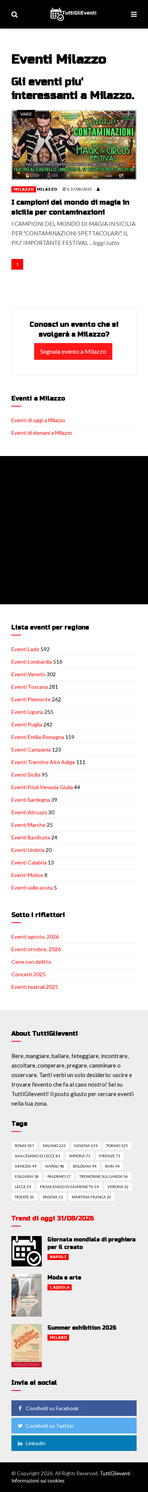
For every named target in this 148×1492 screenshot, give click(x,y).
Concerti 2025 (28, 974)
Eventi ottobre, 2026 (36, 949)
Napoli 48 (54, 1166)
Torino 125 (117, 1145)
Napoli (58, 1257)
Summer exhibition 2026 (82, 1328)
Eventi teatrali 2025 (34, 987)
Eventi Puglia (26, 724)
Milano (58, 1337)
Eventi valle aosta (32, 887)
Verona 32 (118, 1186)
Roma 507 (24, 1145)
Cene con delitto (31, 961)
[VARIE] (74, 144)
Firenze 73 (109, 1156)
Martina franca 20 (91, 1197)
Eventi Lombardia (31, 661)
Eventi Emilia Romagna (37, 737)
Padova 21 (53, 1197)
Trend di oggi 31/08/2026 (52, 1218)
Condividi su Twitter (50, 1425)
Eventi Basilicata (30, 837)
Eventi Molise (27, 875)
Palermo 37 (59, 1176)
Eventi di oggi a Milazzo (38, 420)
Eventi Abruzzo (29, 812)
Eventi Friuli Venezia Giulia (42, 787)
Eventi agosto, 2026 (35, 936)
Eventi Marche (28, 824)
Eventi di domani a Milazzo (41, 432)
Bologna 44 (84, 1166)
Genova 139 (86, 1145)
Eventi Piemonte (31, 699)
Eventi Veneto (28, 674)
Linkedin (36, 1443)
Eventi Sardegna (30, 799)
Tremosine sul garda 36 (103, 1176)
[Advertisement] (74, 530)
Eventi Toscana (29, 686)
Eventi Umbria (27, 850)
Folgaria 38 (27, 1176)
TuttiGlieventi (115, 1473)
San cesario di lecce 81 (37, 1156)
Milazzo (24, 189)
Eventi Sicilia (26, 774)
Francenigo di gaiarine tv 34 (69, 1186)
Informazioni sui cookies (38, 1481)
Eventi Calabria (29, 862)
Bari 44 (112, 1166)
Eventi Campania (31, 749)
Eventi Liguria (27, 712)
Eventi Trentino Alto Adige (43, 762)
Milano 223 (54, 1145)
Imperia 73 (79, 1156)
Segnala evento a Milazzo (73, 351)
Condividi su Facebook (52, 1408)
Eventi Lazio (25, 649)
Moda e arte (64, 1277)
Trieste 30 (24, 1197)
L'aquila (59, 1287)
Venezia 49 (25, 1166)
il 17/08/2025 (79, 189)
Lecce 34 (23, 1186)
